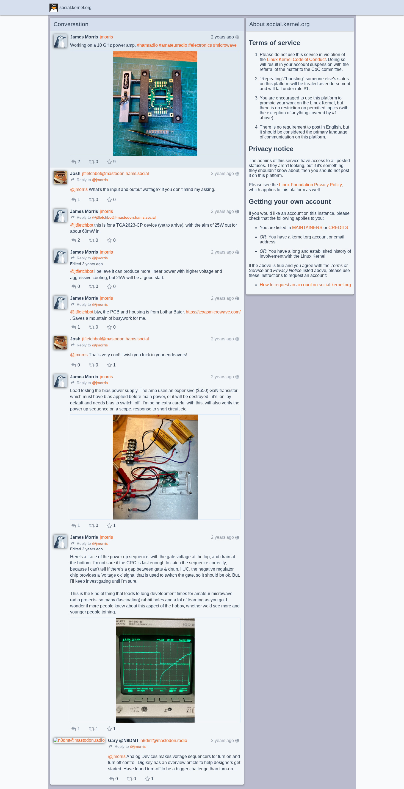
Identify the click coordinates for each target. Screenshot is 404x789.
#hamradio (147, 45)
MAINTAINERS (307, 227)
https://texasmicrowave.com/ (213, 312)
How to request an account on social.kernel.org (305, 284)
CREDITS (338, 227)
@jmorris (100, 180)
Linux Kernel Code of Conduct (296, 59)
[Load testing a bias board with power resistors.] (155, 467)
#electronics (200, 45)
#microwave (225, 45)
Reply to (83, 180)
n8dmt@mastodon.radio (163, 740)
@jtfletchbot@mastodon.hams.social (124, 217)
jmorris (106, 37)
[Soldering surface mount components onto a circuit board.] (155, 103)
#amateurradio (173, 45)
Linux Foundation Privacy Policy (310, 184)
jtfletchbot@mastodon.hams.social (115, 173)
